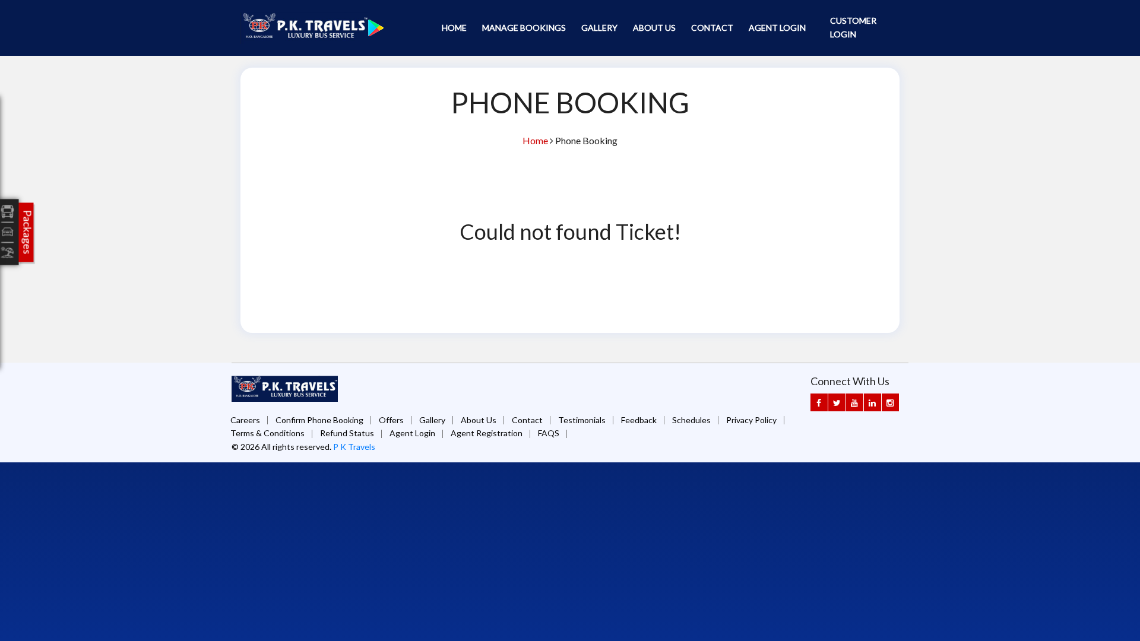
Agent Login (777, 28)
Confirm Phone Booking (319, 420)
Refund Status (347, 433)
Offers (391, 420)
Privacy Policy (751, 420)
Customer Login (853, 27)
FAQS (548, 433)
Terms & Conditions (267, 433)
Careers (245, 420)
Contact (712, 28)
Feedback (639, 420)
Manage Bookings (524, 28)
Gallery (599, 28)
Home (454, 28)
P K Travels (354, 447)
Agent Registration (486, 433)
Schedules (691, 420)
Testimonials (582, 420)
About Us (654, 28)
